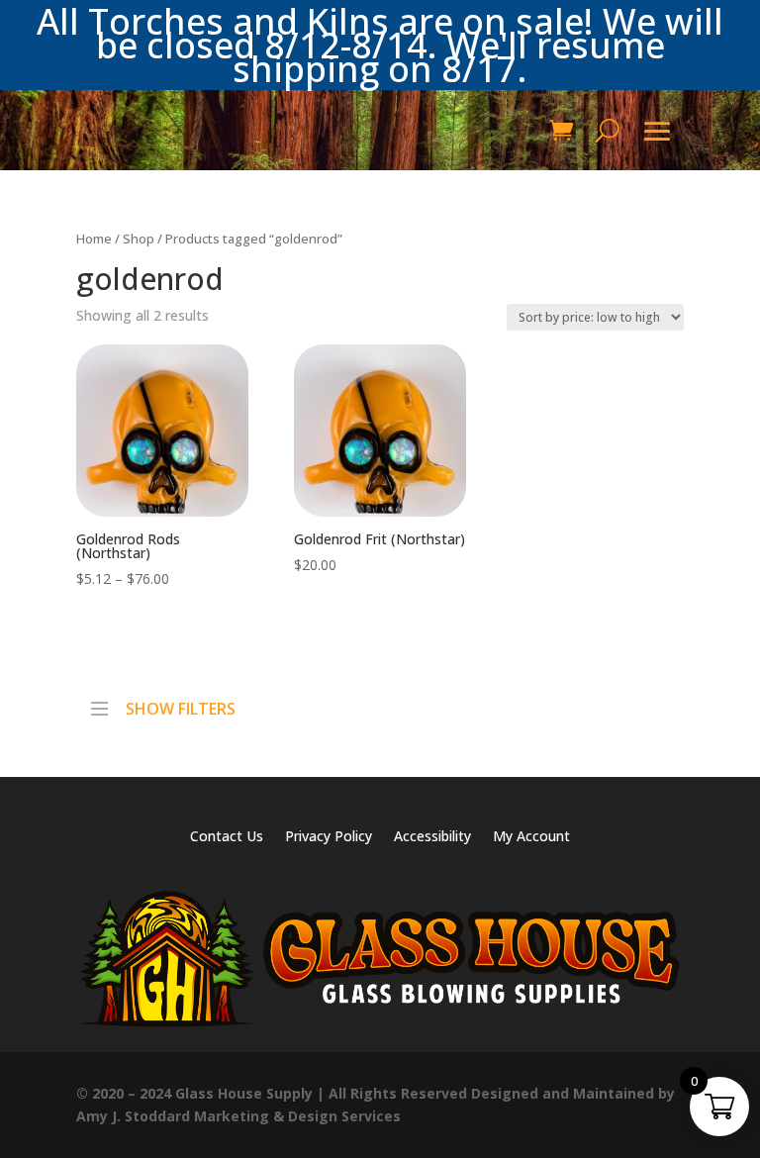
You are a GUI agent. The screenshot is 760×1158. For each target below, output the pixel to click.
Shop (138, 238)
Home (94, 238)
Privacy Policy (328, 837)
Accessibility (432, 837)
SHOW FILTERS (181, 704)
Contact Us (226, 837)
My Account (531, 837)
